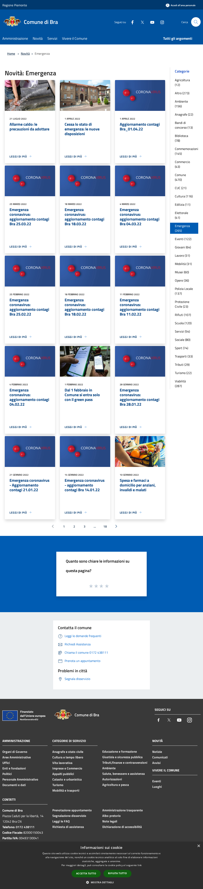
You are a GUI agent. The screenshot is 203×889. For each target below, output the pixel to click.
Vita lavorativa (62, 762)
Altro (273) (182, 93)
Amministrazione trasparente (122, 810)
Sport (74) (181, 348)
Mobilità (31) (183, 263)
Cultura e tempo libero (67, 757)
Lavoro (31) (182, 255)
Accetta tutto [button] (86, 873)
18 (105, 526)
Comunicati (160, 757)
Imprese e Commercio (67, 768)
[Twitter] (141, 22)
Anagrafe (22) (184, 114)
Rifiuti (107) (183, 314)
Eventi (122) (183, 239)
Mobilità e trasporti (65, 790)
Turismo (57, 784)
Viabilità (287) (180, 383)
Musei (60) (182, 272)
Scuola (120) (183, 323)
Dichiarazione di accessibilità (122, 826)
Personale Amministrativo (20, 779)
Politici (7, 773)
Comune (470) (180, 177)
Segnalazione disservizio (69, 815)
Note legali (109, 821)
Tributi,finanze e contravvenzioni (124, 762)
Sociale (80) (182, 339)
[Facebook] (131, 22)
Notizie (157, 751)
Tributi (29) (182, 364)
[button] (101, 882)
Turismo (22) (183, 372)
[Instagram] (161, 22)
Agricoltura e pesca (115, 784)
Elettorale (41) (181, 215)
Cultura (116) (184, 196)
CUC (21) (180, 188)
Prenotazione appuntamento (72, 810)
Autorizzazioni (112, 779)
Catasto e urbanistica (67, 779)
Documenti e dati (14, 784)
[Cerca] (196, 22)
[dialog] (101, 865)
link (140, 865)
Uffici (6, 762)
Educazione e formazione (119, 751)
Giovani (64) (183, 247)
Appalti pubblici (63, 773)
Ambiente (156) (181, 103)
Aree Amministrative (16, 757)
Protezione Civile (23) (182, 304)
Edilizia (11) (182, 204)
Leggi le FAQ (61, 821)
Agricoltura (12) (182, 82)
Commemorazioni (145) (186, 151)
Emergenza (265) (182, 228)
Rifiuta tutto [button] (117, 873)
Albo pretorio (111, 815)
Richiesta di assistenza (68, 826)
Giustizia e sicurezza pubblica (122, 757)
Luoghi (157, 786)
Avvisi (156, 762)
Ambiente (109, 768)
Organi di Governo (14, 751)
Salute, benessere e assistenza (123, 773)
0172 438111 (25, 827)
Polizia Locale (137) (184, 291)
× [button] (198, 846)
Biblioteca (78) (181, 138)
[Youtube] (151, 22)
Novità (25, 53)
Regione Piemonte (14, 5)
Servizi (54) (182, 331)
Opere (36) (182, 280)
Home (11, 53)
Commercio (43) (182, 164)
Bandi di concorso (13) (184, 125)
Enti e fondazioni (14, 768)
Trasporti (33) (184, 356)
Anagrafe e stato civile (67, 751)
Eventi (156, 781)
